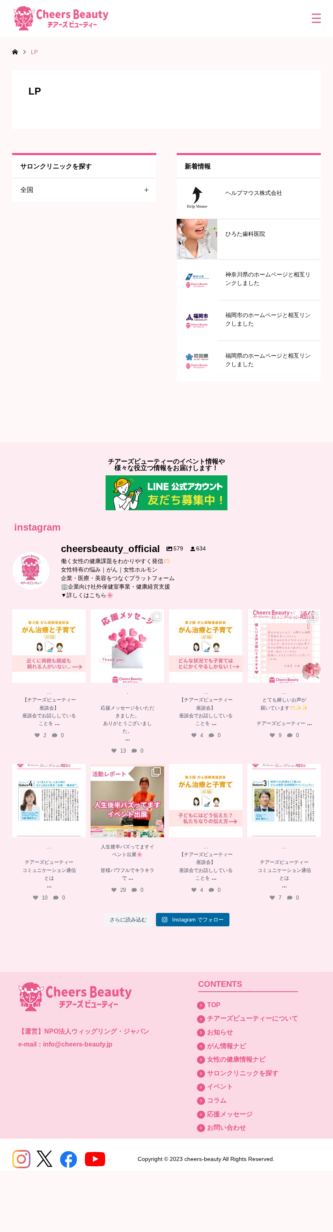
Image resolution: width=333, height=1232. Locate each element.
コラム (217, 1100)
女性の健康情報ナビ (236, 1059)
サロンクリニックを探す (243, 1073)
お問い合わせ (226, 1127)
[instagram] (21, 1159)
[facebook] (68, 1159)
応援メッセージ (230, 1114)
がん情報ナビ (226, 1045)
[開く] (49, 646)
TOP (214, 1004)
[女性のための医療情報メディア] (61, 18)
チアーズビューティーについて (252, 1018)
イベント (220, 1086)
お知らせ (220, 1032)
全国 (26, 189)
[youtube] (95, 1159)
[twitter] (44, 1159)
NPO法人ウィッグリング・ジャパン (96, 1031)
